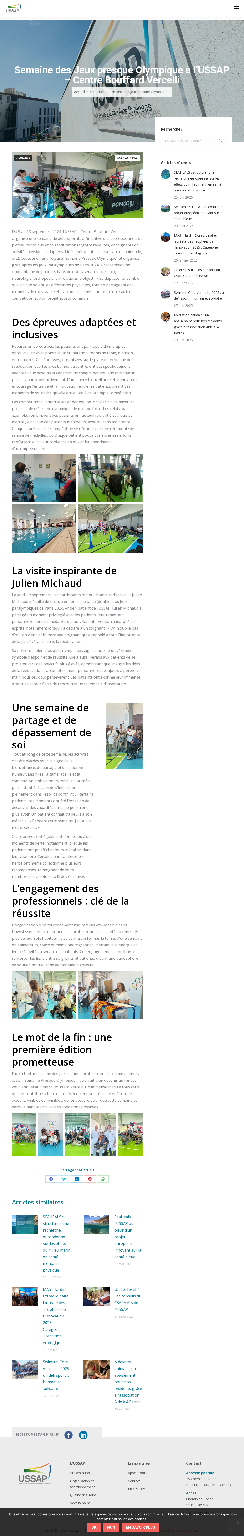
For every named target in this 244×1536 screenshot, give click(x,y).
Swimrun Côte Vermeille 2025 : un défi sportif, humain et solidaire (57, 1375)
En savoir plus (140, 1527)
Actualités (23, 157)
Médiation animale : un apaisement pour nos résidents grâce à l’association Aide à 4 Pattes (128, 1381)
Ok (94, 1527)
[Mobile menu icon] (236, 8)
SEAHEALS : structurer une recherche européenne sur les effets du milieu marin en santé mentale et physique (57, 1243)
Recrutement (80, 1503)
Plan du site (137, 1489)
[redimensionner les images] (25, 1224)
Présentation (80, 1473)
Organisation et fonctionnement (82, 1484)
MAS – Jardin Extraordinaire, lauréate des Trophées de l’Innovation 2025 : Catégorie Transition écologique (56, 1316)
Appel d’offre (137, 1473)
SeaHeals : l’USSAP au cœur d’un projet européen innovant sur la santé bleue (127, 1236)
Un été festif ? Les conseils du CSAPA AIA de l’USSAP (127, 1299)
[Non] (238, 1522)
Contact (134, 1481)
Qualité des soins (83, 1495)
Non (111, 1527)
